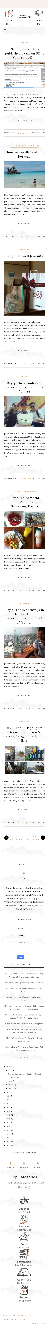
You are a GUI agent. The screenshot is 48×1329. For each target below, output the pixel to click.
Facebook (10, 1167)
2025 (8, 1092)
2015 (8, 1130)
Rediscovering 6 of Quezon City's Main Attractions (24, 982)
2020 (8, 1111)
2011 (8, 1145)
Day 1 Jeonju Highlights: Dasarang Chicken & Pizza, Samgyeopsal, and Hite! (25, 734)
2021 (8, 1107)
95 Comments (38, 133)
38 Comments (38, 708)
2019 (8, 1115)
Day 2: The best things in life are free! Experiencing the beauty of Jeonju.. (24, 616)
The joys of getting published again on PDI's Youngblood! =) (24, 53)
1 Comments (39, 237)
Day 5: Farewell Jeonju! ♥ (24, 256)
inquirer (25, 43)
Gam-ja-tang (25, 377)
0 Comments (39, 364)
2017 (8, 1122)
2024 (8, 1096)
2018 (8, 1119)
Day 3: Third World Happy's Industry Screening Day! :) (24, 502)
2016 (8, 1126)
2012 (8, 1141)
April (11, 1081)
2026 (8, 1066)
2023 (8, 1100)
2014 (8, 1134)
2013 (8, 1138)
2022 (8, 1103)
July (10, 1070)
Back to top (38, 1323)
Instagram (24, 1167)
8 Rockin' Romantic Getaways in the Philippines (24, 1023)
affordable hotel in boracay (24, 146)
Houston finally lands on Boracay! (25, 154)
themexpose (19, 1319)
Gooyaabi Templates (27, 1316)
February (12, 1088)
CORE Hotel (24, 721)
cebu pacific (25, 249)
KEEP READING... (24, 120)
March (11, 1084)
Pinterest (37, 1167)
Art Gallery (24, 603)
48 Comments (38, 823)
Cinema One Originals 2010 (24, 491)
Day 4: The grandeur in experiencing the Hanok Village (24, 387)
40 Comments (38, 590)
